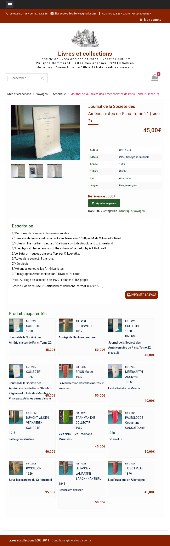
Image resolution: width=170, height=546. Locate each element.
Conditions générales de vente (71, 540)
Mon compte (152, 19)
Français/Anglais (128, 185)
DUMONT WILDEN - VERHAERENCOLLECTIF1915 (32, 432)
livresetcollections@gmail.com (75, 13)
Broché (123, 171)
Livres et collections (85, 54)
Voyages (42, 94)
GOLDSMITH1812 (82, 336)
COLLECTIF (125, 150)
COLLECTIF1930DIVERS (131, 338)
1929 (122, 164)
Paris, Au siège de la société (134, 157)
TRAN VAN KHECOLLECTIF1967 (82, 429)
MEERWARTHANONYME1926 (131, 384)
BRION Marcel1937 (82, 382)
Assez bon (125, 178)
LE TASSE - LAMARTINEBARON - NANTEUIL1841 (82, 483)
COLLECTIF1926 (32, 382)
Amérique (59, 94)
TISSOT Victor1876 (131, 478)
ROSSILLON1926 (32, 478)
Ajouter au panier (106, 203)
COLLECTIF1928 (32, 336)
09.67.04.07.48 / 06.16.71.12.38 (28, 13)
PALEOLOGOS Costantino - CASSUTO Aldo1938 (131, 432)
